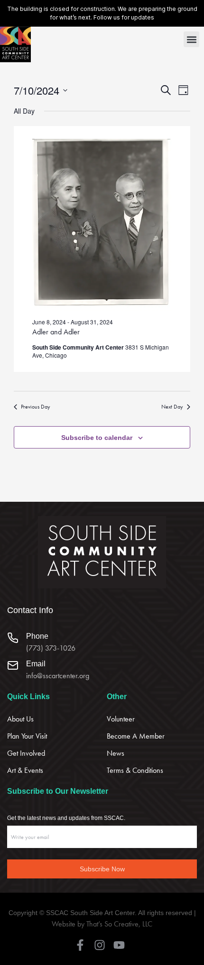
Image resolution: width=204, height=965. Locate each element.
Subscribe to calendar (96, 437)
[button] (191, 39)
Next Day (172, 406)
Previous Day (35, 406)
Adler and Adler (56, 332)
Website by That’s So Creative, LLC (102, 924)
